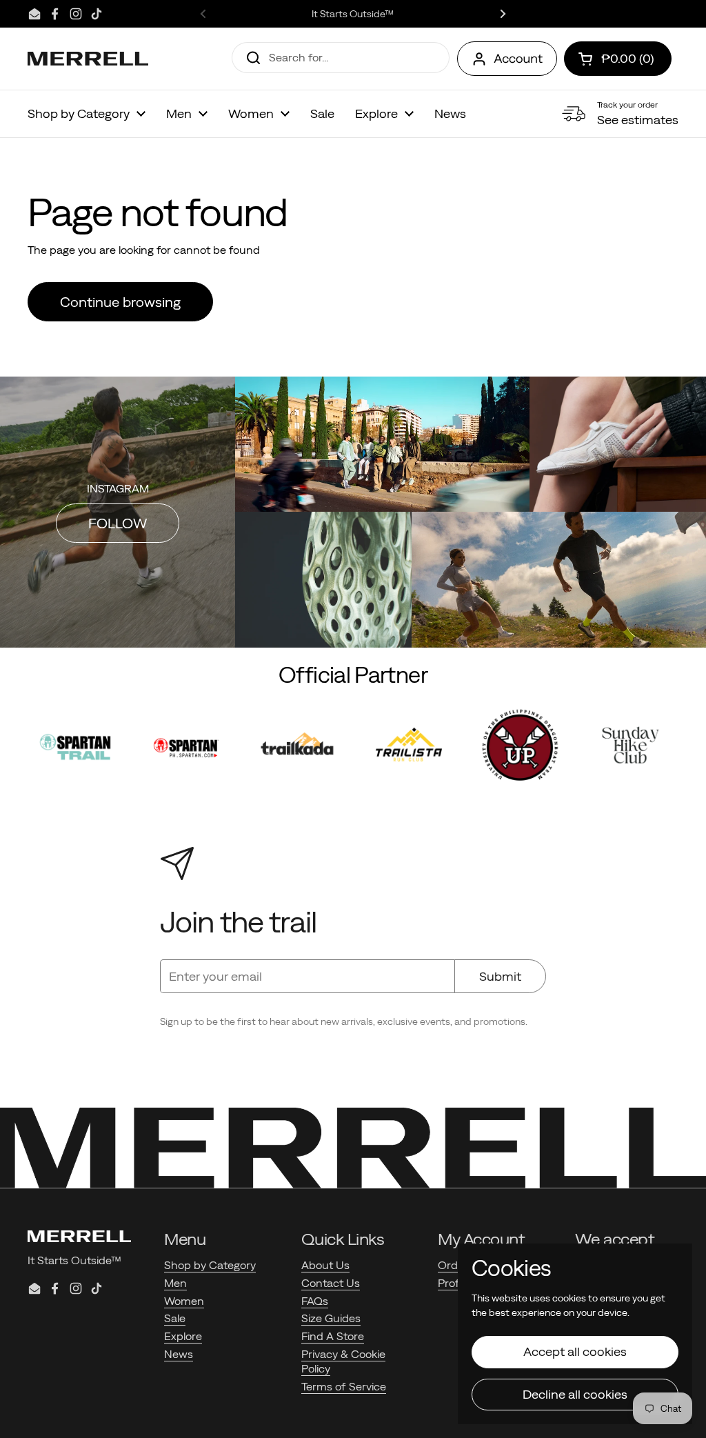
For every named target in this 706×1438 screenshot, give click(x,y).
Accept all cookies (575, 1351)
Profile (454, 1283)
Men (175, 1283)
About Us (325, 1265)
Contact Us (330, 1283)
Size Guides (331, 1318)
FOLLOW (117, 523)
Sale (174, 1318)
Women (184, 1301)
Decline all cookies (575, 1394)
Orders (456, 1265)
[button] (618, 58)
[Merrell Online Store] (88, 59)
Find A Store (332, 1336)
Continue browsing (120, 302)
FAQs (314, 1301)
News (178, 1354)
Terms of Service (343, 1386)
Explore (183, 1336)
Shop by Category (210, 1265)
